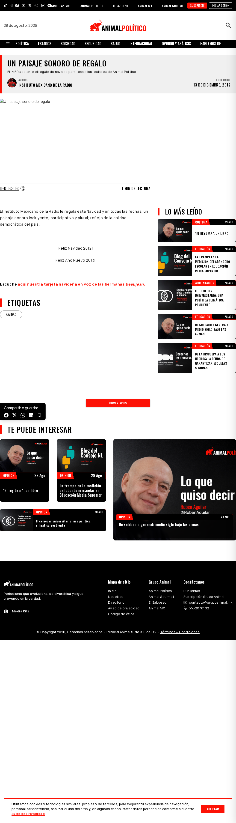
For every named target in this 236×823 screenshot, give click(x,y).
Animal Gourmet (161, 596)
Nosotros (116, 596)
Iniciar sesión (220, 5)
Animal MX (157, 608)
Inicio (112, 591)
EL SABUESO (120, 5)
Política (22, 43)
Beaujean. (135, 284)
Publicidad (191, 591)
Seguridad (93, 43)
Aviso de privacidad (123, 608)
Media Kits (21, 611)
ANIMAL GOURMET (173, 5)
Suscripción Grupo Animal (203, 596)
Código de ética (121, 614)
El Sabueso (157, 602)
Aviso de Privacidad (28, 813)
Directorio (116, 602)
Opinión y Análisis (176, 43)
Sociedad (68, 43)
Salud (115, 43)
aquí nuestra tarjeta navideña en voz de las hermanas (71, 284)
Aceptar (213, 808)
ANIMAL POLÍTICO (91, 5)
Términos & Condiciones (180, 632)
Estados (44, 43)
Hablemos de (210, 43)
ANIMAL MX (145, 5)
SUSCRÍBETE (197, 5)
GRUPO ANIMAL (61, 5)
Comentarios (118, 402)
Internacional (141, 43)
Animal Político (160, 591)
